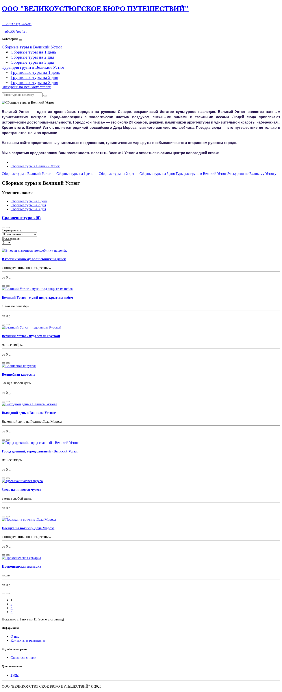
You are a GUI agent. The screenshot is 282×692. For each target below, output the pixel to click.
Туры (15, 675)
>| (12, 612)
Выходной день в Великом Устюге (29, 413)
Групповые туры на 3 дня (34, 82)
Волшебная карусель (18, 374)
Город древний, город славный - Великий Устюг (40, 451)
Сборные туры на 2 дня (32, 57)
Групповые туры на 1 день (35, 72)
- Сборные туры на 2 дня (114, 173)
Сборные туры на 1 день (33, 52)
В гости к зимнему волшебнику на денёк (34, 259)
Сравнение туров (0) (21, 217)
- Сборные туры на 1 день (72, 173)
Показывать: (11, 238)
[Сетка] (8, 227)
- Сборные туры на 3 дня (155, 173)
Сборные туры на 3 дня (32, 62)
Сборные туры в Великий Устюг (32, 46)
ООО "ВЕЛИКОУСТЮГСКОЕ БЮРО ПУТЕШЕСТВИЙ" (95, 9)
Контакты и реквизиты (28, 640)
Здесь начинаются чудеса (21, 489)
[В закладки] (8, 286)
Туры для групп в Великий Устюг (33, 67)
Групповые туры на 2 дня (34, 77)
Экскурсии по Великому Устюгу (26, 87)
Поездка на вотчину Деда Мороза (28, 528)
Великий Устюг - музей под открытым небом (37, 297)
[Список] (3, 227)
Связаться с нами (23, 657)
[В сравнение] (3, 286)
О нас (15, 636)
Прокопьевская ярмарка (21, 566)
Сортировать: (12, 230)
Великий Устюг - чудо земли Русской (31, 336)
